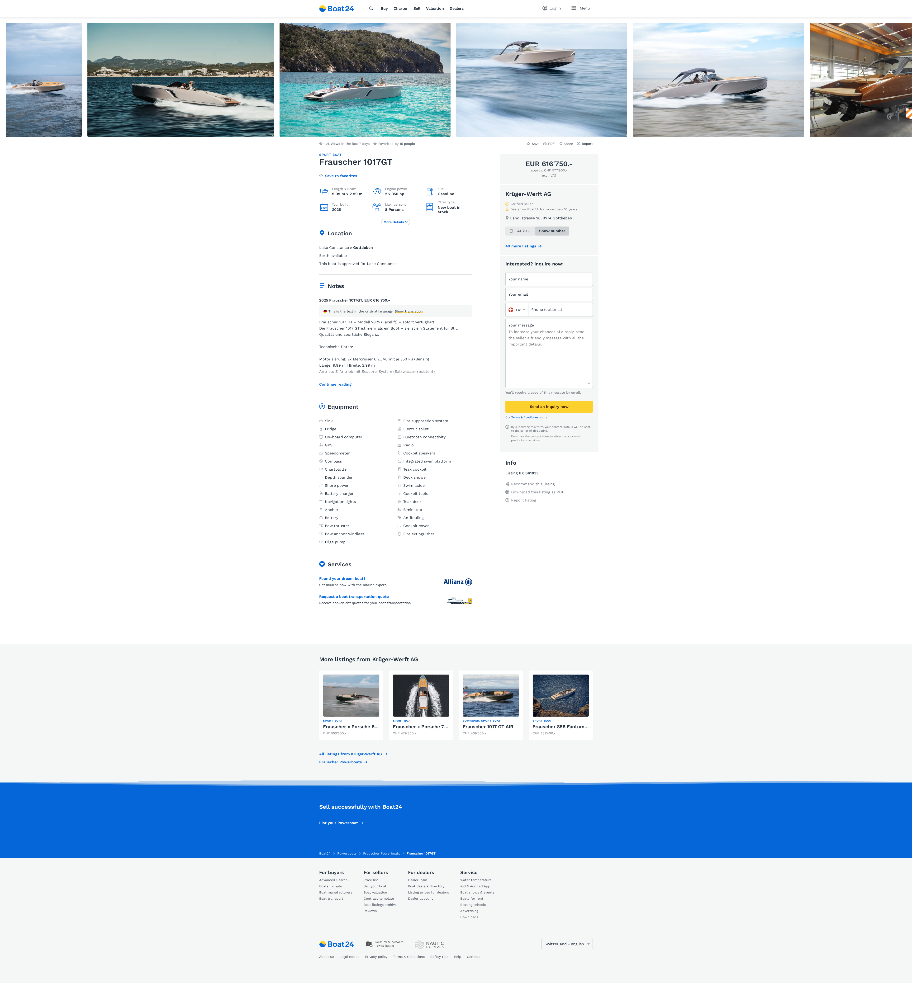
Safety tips (439, 957)
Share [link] (568, 144)
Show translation (409, 311)
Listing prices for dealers (428, 892)
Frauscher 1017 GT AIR (488, 726)
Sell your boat (375, 886)
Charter (401, 8)
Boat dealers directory (426, 886)
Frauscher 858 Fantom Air (562, 726)
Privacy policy (376, 957)
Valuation (435, 8)
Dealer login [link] (417, 880)
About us (326, 957)
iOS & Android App (475, 886)
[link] (351, 705)
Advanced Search (333, 880)
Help (457, 957)
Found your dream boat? (342, 578)
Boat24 (325, 853)
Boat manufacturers (335, 892)
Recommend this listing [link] (533, 484)
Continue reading (335, 384)
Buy (384, 8)
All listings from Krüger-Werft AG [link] (350, 754)
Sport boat (330, 154)
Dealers (457, 8)
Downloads (469, 917)
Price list (371, 880)
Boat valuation (375, 892)
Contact (473, 957)
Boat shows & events (477, 892)
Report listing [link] (523, 500)
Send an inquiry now (549, 406)
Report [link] (587, 144)
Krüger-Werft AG (528, 194)
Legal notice (349, 957)
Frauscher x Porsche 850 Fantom (361, 726)
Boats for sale (330, 886)
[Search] (372, 8)
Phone (546, 309)
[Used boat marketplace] (336, 8)
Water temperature (476, 880)
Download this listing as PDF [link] (537, 492)
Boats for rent (471, 898)
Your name (518, 279)
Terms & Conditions (524, 417)
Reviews (370, 911)
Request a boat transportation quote (354, 596)
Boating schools (473, 905)
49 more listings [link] (520, 246)
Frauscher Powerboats (340, 762)
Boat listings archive (380, 905)
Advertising (469, 911)
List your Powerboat (338, 823)
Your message (521, 325)
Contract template (379, 898)
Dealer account (420, 898)
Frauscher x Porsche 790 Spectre (431, 726)
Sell (416, 8)
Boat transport (331, 898)
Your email (518, 294)
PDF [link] (551, 144)
